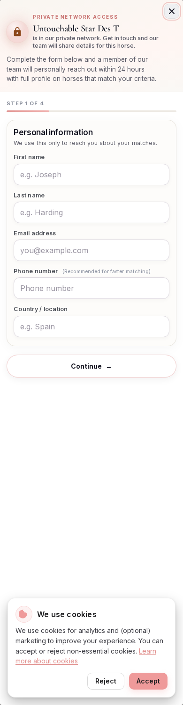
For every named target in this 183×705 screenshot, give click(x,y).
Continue (91, 366)
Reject (105, 681)
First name (29, 156)
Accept (148, 681)
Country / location (41, 309)
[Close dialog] (171, 11)
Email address (35, 233)
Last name (29, 195)
